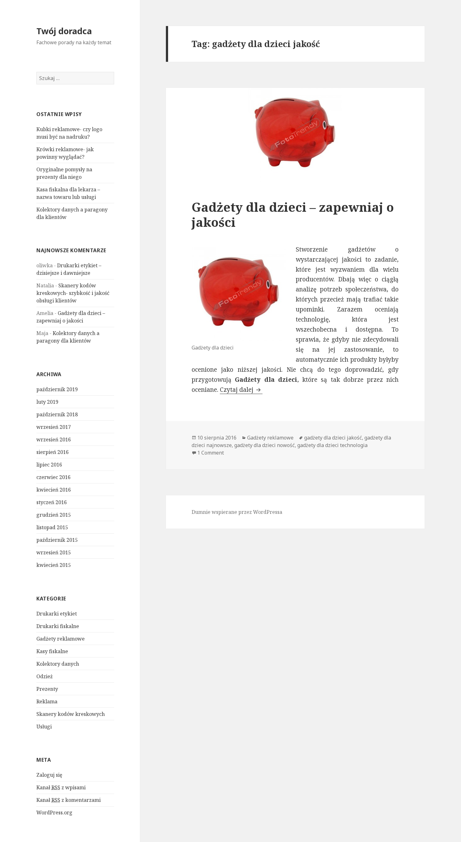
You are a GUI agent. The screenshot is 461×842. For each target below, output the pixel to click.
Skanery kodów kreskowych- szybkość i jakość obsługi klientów (72, 293)
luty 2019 (47, 401)
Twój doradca (64, 31)
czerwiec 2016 (53, 477)
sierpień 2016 (52, 452)
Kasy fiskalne (52, 651)
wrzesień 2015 (53, 552)
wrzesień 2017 (53, 427)
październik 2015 (57, 539)
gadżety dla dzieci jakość (333, 437)
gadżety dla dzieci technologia (332, 445)
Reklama (46, 701)
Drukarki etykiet (56, 613)
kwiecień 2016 (53, 489)
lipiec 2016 (49, 464)
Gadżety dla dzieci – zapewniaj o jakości (293, 214)
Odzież (44, 676)
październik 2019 (57, 389)
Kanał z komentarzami (68, 800)
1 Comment (210, 452)
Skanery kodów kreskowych (70, 714)
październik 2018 (57, 414)
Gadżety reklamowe (60, 638)
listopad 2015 (52, 527)
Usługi (44, 726)
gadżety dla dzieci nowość (264, 445)
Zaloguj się (49, 774)
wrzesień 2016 (53, 439)
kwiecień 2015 (53, 565)
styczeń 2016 (51, 502)
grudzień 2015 (53, 514)
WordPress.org (54, 812)
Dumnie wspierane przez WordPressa (237, 512)
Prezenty (47, 688)
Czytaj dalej (241, 390)
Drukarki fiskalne (57, 626)
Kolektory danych (57, 663)
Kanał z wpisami (61, 787)
